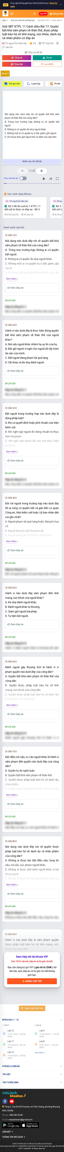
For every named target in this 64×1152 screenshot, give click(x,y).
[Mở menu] (12, 14)
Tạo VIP (43, 14)
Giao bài (18, 64)
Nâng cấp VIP (33, 981)
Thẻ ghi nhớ (14, 83)
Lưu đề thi (48, 64)
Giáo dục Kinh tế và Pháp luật (23, 20)
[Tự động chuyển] (44, 179)
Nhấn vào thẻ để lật (32, 161)
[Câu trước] (22, 171)
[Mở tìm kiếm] (34, 14)
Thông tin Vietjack (13, 1137)
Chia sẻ (18, 57)
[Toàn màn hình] (57, 179)
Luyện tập (35, 83)
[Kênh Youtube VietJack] (11, 1101)
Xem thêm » (12, 278)
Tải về (49, 57)
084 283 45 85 (16, 1115)
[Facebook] (5, 1101)
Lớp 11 (5, 20)
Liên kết (7, 1132)
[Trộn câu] (51, 179)
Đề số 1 (5, 73)
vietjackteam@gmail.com (20, 1119)
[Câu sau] (41, 171)
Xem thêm (39, 1053)
